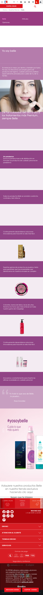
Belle (4, 19)
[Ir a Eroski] (37, 2)
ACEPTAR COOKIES (30, 589)
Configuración (21, 586)
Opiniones (6, 22)
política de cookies (27, 582)
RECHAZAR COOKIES (12, 589)
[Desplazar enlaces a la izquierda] (2, 503)
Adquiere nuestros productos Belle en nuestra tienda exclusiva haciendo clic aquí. (21, 489)
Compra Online (11, 6)
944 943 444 (36, 511)
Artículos (25, 19)
